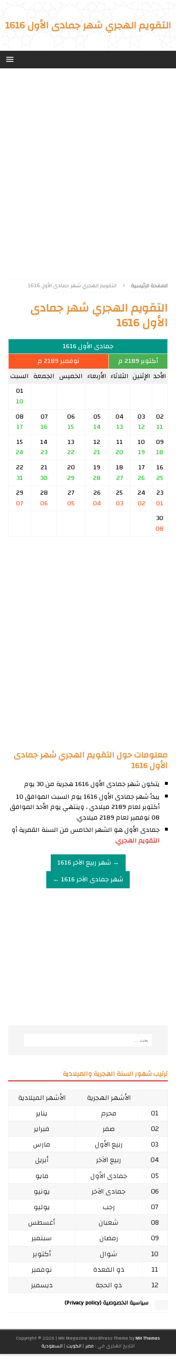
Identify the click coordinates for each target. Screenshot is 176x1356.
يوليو (42, 1207)
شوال (108, 1254)
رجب (109, 1207)
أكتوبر (42, 1254)
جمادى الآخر (109, 1191)
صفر (109, 1128)
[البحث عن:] (88, 1040)
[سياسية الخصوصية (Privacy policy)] (161, 1305)
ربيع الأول (109, 1144)
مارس (41, 1144)
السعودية (52, 1345)
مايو (42, 1175)
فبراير (42, 1128)
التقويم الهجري (138, 840)
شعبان (109, 1222)
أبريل (42, 1159)
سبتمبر (42, 1238)
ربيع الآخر (108, 1159)
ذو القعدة (108, 1269)
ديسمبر (42, 1285)
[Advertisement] (88, 171)
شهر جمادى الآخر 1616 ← (88, 879)
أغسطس (41, 1222)
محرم (109, 1113)
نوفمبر (42, 1269)
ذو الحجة (108, 1285)
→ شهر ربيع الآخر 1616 (88, 862)
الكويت (73, 1345)
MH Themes (147, 1337)
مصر (89, 1345)
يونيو (42, 1191)
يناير (41, 1113)
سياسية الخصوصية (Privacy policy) (107, 1302)
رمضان (108, 1238)
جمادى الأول (108, 1175)
